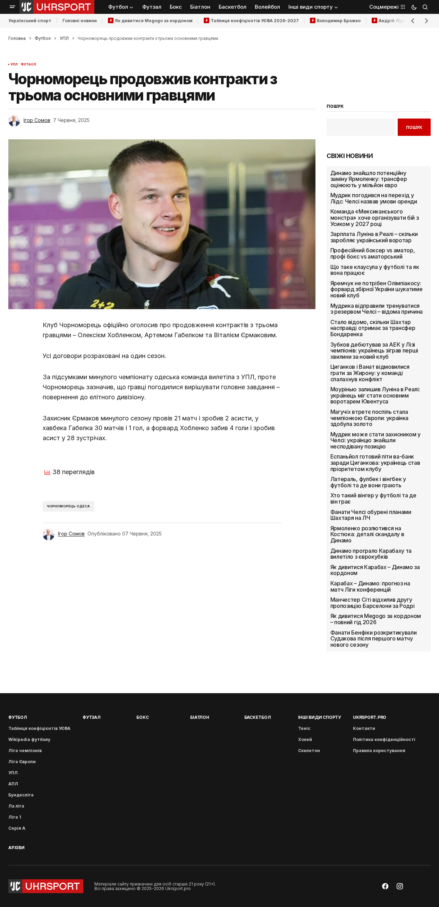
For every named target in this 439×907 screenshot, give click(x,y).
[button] (12, 7)
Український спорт (29, 20)
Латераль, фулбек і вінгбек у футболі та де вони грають (368, 482)
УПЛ (64, 38)
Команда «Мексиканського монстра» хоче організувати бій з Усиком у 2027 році (374, 218)
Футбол (43, 38)
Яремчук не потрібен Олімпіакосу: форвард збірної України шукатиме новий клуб (376, 289)
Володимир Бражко (339, 20)
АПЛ (13, 783)
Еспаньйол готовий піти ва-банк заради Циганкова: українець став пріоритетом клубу (375, 463)
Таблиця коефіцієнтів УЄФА (39, 728)
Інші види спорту (319, 717)
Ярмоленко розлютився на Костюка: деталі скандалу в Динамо (367, 534)
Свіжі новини (350, 155)
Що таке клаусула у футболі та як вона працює (374, 270)
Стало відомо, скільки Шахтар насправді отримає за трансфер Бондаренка (372, 328)
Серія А (16, 828)
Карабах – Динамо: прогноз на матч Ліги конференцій (370, 587)
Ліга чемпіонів (25, 750)
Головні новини (79, 20)
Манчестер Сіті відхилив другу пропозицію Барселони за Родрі (372, 603)
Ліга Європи (22, 761)
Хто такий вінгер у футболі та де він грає (373, 498)
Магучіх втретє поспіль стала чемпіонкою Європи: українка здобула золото (369, 418)
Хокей (305, 739)
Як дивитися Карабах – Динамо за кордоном (375, 570)
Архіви (16, 847)
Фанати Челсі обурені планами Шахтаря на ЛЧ (370, 515)
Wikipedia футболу (29, 739)
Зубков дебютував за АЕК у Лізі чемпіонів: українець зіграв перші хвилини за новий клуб (374, 351)
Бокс (142, 717)
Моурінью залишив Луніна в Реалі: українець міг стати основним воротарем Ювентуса (375, 395)
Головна (17, 38)
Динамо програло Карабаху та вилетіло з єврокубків (371, 554)
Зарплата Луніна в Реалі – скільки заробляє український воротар (374, 237)
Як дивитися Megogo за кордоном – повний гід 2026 (375, 619)
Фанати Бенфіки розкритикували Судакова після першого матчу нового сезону (373, 639)
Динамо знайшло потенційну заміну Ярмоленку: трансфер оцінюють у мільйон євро (368, 179)
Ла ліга (16, 806)
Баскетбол (257, 717)
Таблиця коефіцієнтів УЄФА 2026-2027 (255, 20)
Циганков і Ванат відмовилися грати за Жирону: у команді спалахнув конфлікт (370, 373)
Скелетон (309, 750)
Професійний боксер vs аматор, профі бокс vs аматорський (372, 253)
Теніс (304, 728)
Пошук (414, 127)
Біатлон (199, 717)
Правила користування (379, 750)
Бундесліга (21, 794)
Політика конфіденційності (384, 739)
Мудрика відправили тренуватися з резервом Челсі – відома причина (376, 309)
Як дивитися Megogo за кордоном (154, 20)
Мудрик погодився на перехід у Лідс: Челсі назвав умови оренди (373, 198)
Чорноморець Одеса (68, 506)
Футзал (92, 717)
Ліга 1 (14, 817)
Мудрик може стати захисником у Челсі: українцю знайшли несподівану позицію (375, 440)
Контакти (364, 728)
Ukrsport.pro (369, 717)
